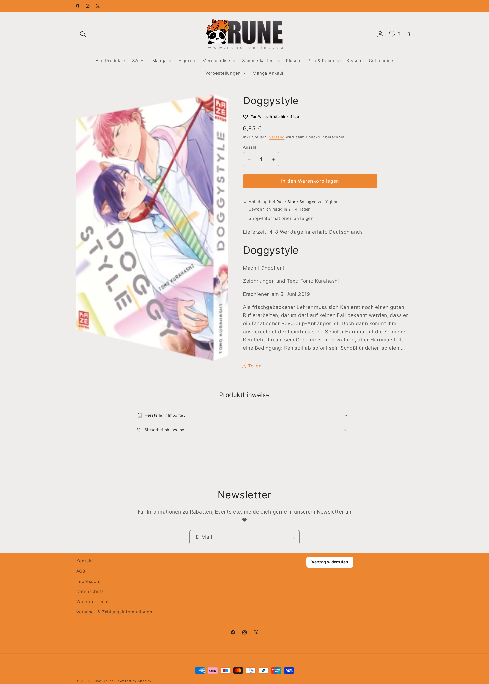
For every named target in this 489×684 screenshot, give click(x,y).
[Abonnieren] (292, 537)
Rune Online (103, 681)
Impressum (88, 581)
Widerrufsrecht (92, 601)
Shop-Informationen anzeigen (281, 218)
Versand (277, 137)
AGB (80, 571)
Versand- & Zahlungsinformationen (114, 611)
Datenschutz (90, 591)
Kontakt (84, 560)
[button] (83, 34)
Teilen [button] (254, 366)
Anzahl (249, 147)
